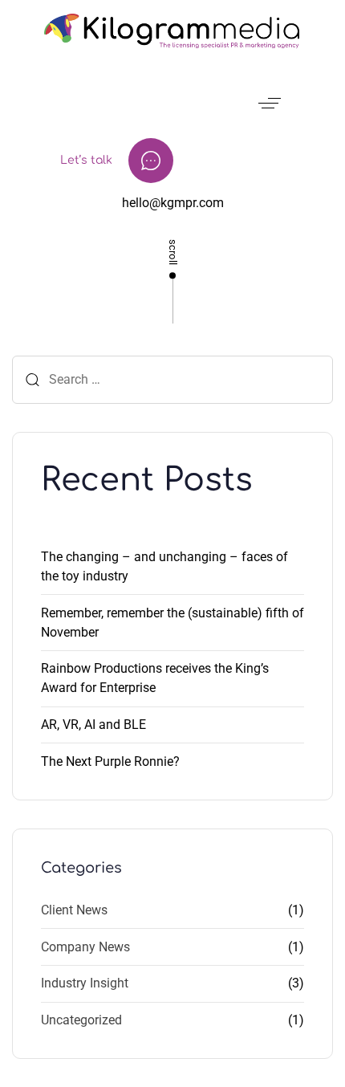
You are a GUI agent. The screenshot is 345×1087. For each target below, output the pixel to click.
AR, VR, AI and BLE (93, 724)
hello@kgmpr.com (173, 202)
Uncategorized (81, 1020)
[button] (272, 103)
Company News (85, 947)
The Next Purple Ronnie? (110, 761)
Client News (74, 910)
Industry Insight (84, 983)
